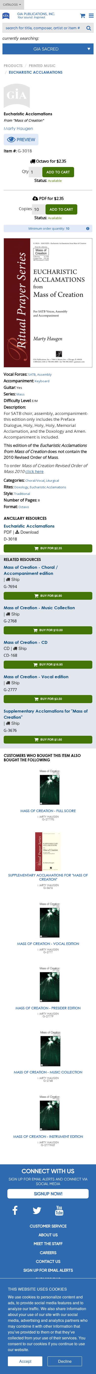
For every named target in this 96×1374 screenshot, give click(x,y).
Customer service (48, 1226)
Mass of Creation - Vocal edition (36, 676)
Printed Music (42, 65)
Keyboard (42, 381)
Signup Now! (48, 1193)
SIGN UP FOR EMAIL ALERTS (48, 1270)
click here (34, 471)
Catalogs (11, 4)
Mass (20, 394)
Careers (48, 1252)
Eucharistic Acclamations (48, 487)
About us (48, 1235)
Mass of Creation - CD (26, 642)
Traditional (22, 493)
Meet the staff (48, 1243)
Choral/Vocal (35, 480)
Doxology (21, 487)
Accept (25, 1361)
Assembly (44, 374)
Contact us (48, 1261)
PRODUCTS (13, 65)
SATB (32, 374)
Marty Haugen (18, 128)
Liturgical (52, 480)
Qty (25, 171)
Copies (25, 208)
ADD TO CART (58, 172)
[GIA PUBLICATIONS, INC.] (5, 15)
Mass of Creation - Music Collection (39, 607)
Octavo (23, 507)
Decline (65, 1361)
